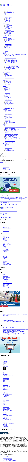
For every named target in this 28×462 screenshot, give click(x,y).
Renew (6, 74)
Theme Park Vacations (9, 35)
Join (6, 73)
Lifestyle (4, 42)
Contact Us (5, 422)
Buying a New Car (9, 69)
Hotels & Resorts (8, 28)
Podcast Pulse (8, 48)
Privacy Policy (6, 456)
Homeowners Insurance (10, 39)
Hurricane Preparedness (10, 68)
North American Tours (9, 31)
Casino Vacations (8, 25)
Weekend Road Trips (9, 63)
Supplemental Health (7, 264)
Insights (4, 246)
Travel (4, 23)
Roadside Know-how (9, 12)
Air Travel (7, 24)
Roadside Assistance (9, 78)
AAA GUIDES (6, 426)
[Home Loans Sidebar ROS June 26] (10, 192)
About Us (5, 418)
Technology (7, 47)
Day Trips (7, 26)
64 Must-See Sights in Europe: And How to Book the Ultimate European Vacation (14, 332)
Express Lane (5, 238)
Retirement (7, 20)
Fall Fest (4, 239)
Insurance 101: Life (9, 59)
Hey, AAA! (5, 71)
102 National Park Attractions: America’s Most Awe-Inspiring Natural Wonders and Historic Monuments (15, 329)
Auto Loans (7, 16)
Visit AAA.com (3, 162)
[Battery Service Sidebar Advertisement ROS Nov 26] (10, 352)
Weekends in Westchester (10, 58)
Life (3, 372)
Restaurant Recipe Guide (8, 320)
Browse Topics (8, 420)
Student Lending (8, 17)
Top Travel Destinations (10, 55)
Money (4, 13)
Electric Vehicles (8, 11)
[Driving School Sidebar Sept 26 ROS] (10, 306)
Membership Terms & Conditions (9, 460)
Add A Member (8, 75)
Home (6, 46)
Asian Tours (5, 276)
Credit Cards (7, 19)
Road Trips (7, 34)
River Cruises (8, 33)
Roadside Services (6, 386)
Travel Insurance (8, 41)
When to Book (6, 288)
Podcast (4, 52)
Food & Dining (8, 44)
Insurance (5, 37)
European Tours (8, 27)
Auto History (8, 10)
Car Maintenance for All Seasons (12, 67)
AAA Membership (6, 72)
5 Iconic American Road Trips (9, 327)
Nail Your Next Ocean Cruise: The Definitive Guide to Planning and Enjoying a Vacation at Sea (14, 334)
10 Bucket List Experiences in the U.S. (8, 204)
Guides (4, 53)
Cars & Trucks (8, 8)
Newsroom (5, 424)
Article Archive (8, 419)
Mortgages (7, 18)
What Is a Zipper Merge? (5, 217)
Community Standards (9, 423)
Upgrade (7, 76)
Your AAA (5, 417)
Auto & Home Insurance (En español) (13, 66)
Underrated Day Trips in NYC (11, 61)
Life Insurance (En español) (11, 60)
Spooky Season (6, 250)
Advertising (5, 425)
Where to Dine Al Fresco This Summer (8, 211)
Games (6, 51)
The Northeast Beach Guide (11, 62)
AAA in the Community (10, 49)
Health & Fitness (8, 45)
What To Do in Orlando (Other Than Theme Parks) (15, 54)
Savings (6, 14)
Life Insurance (8, 40)
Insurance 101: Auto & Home (11, 65)
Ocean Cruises (8, 32)
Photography (5, 249)
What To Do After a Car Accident (12, 56)
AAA (4, 236)
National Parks (8, 30)
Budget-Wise (8, 21)
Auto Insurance (8, 38)
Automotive (5, 7)
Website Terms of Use (7, 459)
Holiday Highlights (6, 244)
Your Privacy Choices (7, 458)
